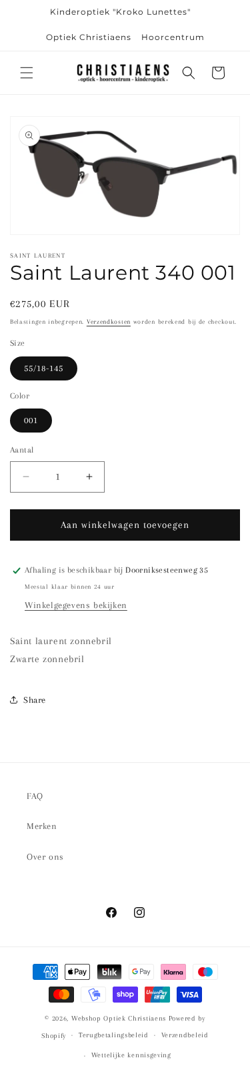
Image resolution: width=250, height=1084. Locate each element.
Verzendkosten (109, 321)
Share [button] (34, 700)
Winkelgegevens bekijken (76, 605)
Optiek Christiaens (88, 37)
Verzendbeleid (185, 1035)
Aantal (21, 450)
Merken (42, 826)
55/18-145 (43, 368)
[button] (26, 72)
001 (31, 420)
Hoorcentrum (173, 37)
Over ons (45, 857)
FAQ (35, 796)
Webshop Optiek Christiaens (118, 1018)
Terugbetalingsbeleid (114, 1035)
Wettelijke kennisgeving (131, 1055)
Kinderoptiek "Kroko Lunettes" (120, 12)
